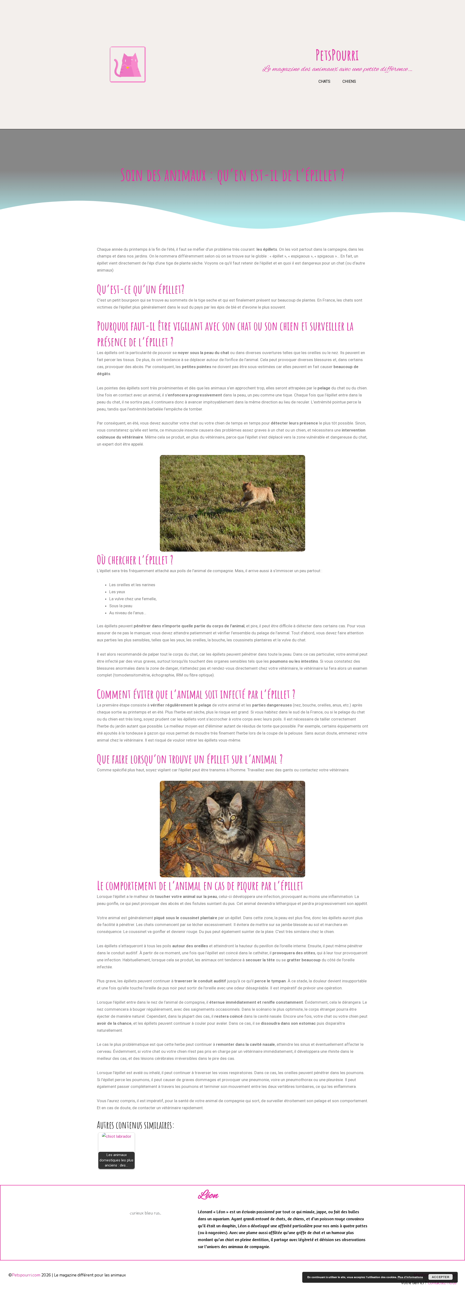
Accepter (441, 1277)
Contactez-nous (442, 1283)
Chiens (349, 81)
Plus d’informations (410, 1277)
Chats (324, 81)
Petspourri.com (26, 1275)
